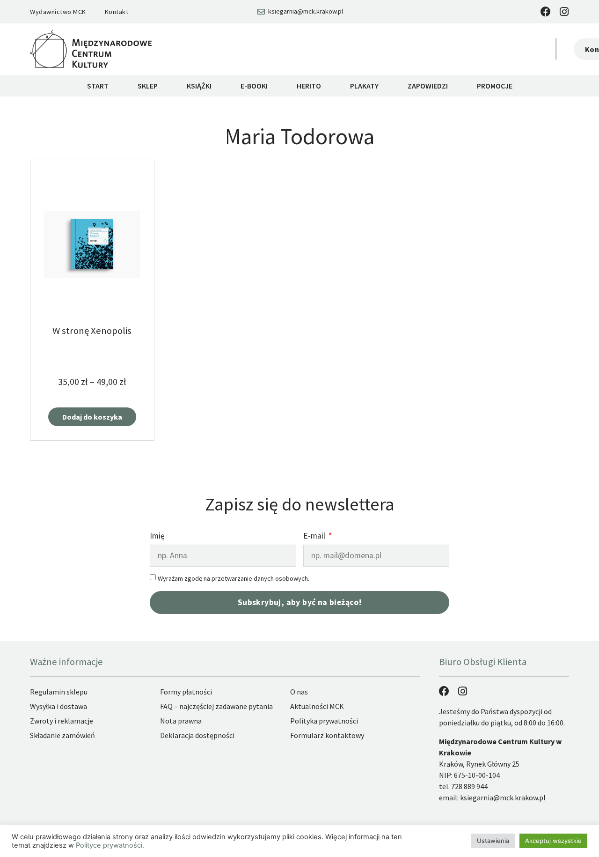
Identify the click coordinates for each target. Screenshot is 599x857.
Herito (309, 85)
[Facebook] (546, 12)
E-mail (315, 536)
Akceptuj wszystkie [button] (553, 840)
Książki (199, 85)
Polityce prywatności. (110, 845)
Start (98, 85)
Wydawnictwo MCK (58, 11)
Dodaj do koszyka (92, 416)
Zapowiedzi (428, 85)
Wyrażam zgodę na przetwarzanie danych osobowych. (233, 578)
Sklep (148, 85)
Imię (157, 536)
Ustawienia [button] (493, 840)
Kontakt (117, 11)
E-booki (254, 85)
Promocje (494, 85)
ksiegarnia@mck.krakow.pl (503, 797)
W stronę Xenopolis (91, 331)
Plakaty (364, 85)
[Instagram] (564, 12)
